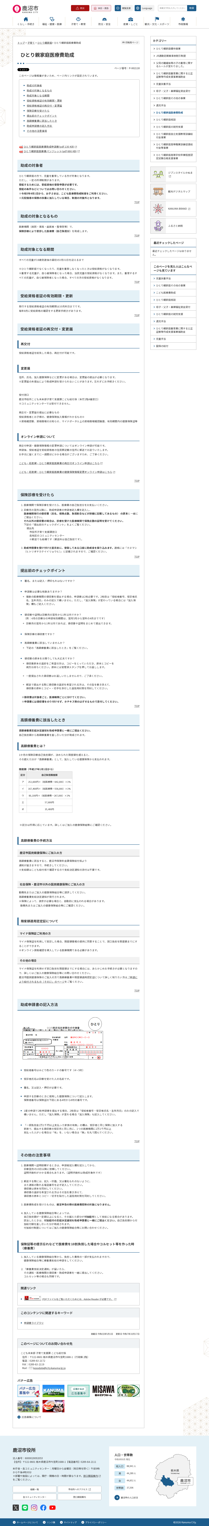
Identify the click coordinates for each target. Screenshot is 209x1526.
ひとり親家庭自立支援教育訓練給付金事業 (174, 135)
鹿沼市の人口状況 (129, 1497)
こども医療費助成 (166, 292)
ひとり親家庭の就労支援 (169, 127)
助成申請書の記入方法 (40, 126)
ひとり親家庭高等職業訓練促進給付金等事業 (174, 145)
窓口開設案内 (90, 1476)
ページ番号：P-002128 (127, 68)
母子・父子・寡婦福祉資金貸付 (173, 91)
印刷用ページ (131, 42)
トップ (21, 43)
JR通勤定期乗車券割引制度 (171, 56)
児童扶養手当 (163, 84)
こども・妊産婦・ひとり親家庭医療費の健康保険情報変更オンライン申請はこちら (65, 472)
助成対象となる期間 (38, 95)
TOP (137, 202)
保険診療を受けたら (38, 110)
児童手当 (161, 339)
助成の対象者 (34, 85)
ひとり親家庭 (44, 43)
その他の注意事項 (37, 131)
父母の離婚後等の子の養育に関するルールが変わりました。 (174, 64)
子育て (31, 43)
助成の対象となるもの (39, 90)
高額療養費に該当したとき (42, 121)
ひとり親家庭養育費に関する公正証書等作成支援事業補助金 (174, 74)
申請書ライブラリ (34, 1323)
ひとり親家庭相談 (166, 119)
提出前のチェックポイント (42, 116)
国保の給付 (162, 346)
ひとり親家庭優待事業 (168, 48)
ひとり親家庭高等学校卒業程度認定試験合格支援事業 (174, 156)
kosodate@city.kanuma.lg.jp (49, 1368)
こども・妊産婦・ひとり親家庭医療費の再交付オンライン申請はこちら (59, 463)
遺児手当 (161, 105)
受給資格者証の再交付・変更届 (44, 105)
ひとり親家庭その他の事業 (170, 98)
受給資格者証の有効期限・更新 (44, 100)
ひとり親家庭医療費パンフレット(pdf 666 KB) (50, 151)
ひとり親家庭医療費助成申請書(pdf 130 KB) (49, 146)
